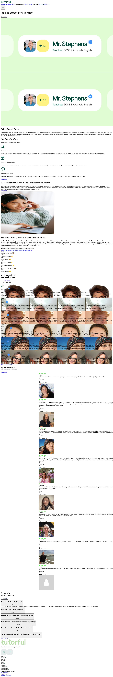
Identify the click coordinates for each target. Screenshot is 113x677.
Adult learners (29, 4)
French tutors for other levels (8, 248)
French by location (29, 248)
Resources (35, 4)
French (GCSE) (19, 250)
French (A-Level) (27, 250)
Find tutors (7, 280)
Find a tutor (4, 17)
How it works (10, 4)
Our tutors (3, 4)
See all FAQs (4, 599)
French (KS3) (4, 250)
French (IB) (11, 250)
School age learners (19, 4)
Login (41, 4)
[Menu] (3, 7)
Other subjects (19, 248)
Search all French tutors (7, 364)
